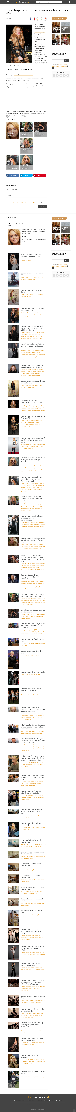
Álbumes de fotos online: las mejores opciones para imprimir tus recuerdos (56, 29)
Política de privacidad (31, 1100)
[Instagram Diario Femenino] (61, 76)
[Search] (60, 2)
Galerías (16, 250)
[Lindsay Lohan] (12, 139)
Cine (33, 113)
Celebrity (10, 133)
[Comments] (45, 19)
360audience (42, 1109)
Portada (8, 217)
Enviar (42, 206)
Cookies (23, 1100)
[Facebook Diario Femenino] (54, 76)
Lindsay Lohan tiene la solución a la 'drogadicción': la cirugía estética (26, 166)
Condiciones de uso (27, 202)
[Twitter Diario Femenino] (64, 76)
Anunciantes (51, 1100)
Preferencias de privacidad (17, 202)
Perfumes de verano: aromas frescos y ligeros (65, 29)
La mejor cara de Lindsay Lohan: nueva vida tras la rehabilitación (26, 133)
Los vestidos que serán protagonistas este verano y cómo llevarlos (65, 42)
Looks (37, 130)
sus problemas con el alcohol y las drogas (40, 30)
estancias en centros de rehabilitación (41, 55)
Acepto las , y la (24, 202)
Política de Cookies (37, 202)
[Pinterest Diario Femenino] (57, 76)
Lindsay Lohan (10, 135)
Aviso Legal (39, 1100)
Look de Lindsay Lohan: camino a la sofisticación (39, 134)
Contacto (46, 1100)
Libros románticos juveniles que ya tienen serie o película (56, 42)
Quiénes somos (17, 1100)
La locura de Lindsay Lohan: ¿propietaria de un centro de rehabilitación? (26, 150)
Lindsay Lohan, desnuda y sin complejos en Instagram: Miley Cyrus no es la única (12, 165)
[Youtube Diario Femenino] (67, 76)
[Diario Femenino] (22, 2)
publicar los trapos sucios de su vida (23, 75)
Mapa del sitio (59, 1100)
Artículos (9, 250)
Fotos (23, 250)
